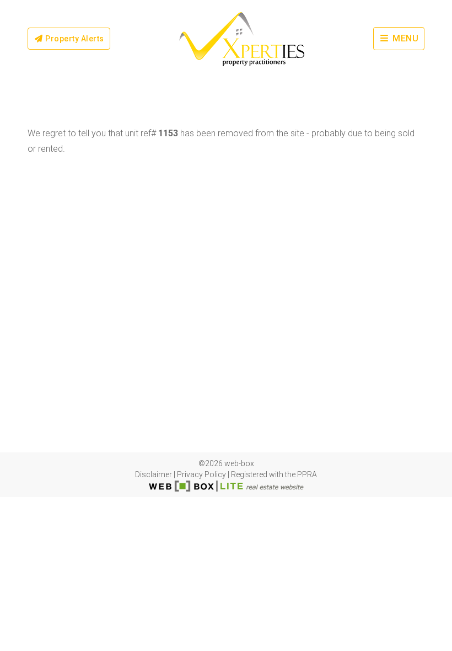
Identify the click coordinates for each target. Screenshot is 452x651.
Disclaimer (153, 474)
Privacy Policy (201, 474)
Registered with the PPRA (274, 474)
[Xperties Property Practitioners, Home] (241, 38)
